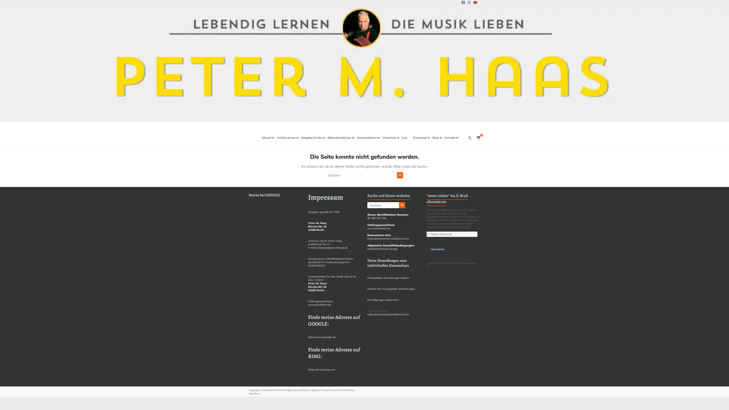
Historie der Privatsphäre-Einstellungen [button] (391, 289)
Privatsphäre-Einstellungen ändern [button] (388, 278)
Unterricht (389, 137)
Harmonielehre (367, 137)
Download (420, 137)
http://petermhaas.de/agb (382, 249)
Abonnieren (438, 249)
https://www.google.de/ (322, 337)
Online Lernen (286, 137)
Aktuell (266, 137)
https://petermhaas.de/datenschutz (388, 238)
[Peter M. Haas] (364, 9)
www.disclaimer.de (319, 304)
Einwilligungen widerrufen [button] (383, 300)
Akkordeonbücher (339, 137)
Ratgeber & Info (311, 137)
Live (404, 137)
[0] (478, 138)
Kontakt (450, 137)
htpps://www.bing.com (321, 369)
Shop (435, 137)
